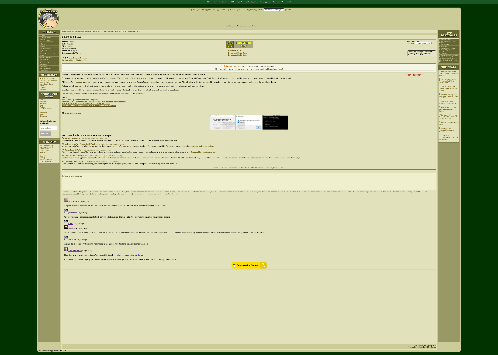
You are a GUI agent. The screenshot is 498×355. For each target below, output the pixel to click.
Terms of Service (46, 160)
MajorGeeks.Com (68, 31)
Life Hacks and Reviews (48, 80)
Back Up (42, 44)
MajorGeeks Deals (46, 84)
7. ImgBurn (442, 52)
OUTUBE (232, 10)
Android (42, 39)
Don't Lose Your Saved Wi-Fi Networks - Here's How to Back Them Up (449, 117)
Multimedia (43, 64)
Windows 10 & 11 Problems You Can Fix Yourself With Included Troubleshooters (94, 102)
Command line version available (203, 152)
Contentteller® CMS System (426, 347)
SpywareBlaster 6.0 (72, 138)
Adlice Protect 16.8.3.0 (73, 150)
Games (42, 55)
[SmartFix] (223, 129)
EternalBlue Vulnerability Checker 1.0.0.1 (269, 168)
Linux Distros (44, 61)
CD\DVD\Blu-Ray (45, 48)
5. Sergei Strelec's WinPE (447, 48)
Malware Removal (46, 147)
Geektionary (44, 149)
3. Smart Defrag (444, 44)
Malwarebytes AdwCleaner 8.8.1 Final (80, 144)
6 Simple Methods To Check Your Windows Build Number (448, 73)
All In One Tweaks (45, 37)
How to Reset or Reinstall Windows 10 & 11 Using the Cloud (86, 104)
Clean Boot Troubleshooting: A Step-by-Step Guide (448, 137)
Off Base (43, 88)
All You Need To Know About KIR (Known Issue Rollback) (448, 109)
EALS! (252, 10)
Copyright (43, 156)
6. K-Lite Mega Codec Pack (448, 50)
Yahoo (42, 114)
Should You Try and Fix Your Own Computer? (80, 100)
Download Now (134, 31)
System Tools (44, 70)
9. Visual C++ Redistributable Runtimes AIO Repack (448, 56)
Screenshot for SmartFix (72, 113)
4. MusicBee (443, 46)
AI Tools (42, 35)
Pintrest (42, 107)
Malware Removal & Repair (103, 31)
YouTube (43, 100)
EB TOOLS (222, 10)
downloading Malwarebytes (290, 158)
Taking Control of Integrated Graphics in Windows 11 (446, 130)
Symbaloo (43, 116)
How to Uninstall (45, 161)
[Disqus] (249, 229)
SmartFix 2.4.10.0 (121, 31)
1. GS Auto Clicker (445, 39)
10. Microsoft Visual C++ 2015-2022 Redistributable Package (449, 59)
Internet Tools (44, 59)
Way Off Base (44, 82)
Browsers (42, 46)
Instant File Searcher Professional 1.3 (227, 168)
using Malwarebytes (77, 94)
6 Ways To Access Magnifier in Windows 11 (447, 103)
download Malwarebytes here (202, 146)
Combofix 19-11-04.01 (73, 156)
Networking (43, 66)
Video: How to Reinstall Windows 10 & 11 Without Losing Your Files (89, 105)
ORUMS (259, 10)
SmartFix (72, 42)
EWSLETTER (242, 10)
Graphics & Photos (45, 57)
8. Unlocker (443, 53)
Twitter (42, 105)
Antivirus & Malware (46, 41)
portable (79, 82)
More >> (442, 62)
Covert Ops (43, 50)
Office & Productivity (46, 68)
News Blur (43, 112)
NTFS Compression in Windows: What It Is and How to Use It (448, 81)
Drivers (42, 52)
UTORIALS (201, 10)
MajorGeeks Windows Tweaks (49, 63)
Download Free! (275, 69)
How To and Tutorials (47, 78)
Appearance (43, 43)
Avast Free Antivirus (236, 67)
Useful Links (44, 151)
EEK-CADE (212, 10)
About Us (43, 152)
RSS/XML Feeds (46, 109)
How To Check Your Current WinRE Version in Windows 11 (448, 88)
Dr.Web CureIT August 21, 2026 (77, 162)
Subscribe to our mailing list (48, 122)
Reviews (43, 89)
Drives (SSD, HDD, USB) (47, 53)
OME (193, 10)
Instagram (43, 103)
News (42, 86)
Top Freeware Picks (47, 145)
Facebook (43, 102)
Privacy (42, 158)
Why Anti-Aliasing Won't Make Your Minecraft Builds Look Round (448, 96)
